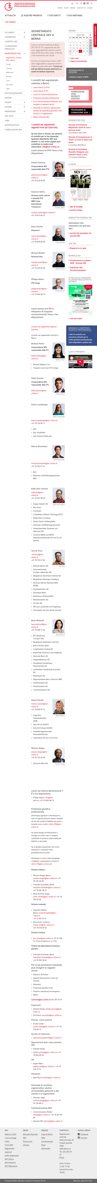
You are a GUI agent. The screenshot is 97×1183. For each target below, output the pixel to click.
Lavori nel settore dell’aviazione (45, 95)
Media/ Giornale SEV (41, 117)
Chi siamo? (10, 33)
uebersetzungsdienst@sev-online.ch (47, 1038)
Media (72, 8)
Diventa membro (95, 35)
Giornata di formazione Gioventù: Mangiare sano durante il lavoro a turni (79, 152)
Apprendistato (12, 125)
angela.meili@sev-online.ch (44, 1067)
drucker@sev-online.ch (51, 1078)
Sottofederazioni (13, 93)
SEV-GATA (9, 116)
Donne (8, 102)
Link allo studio (76, 319)
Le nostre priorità (31, 16)
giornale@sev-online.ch (53, 1121)
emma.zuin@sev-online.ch (43, 925)
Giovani (8, 107)
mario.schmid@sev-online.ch (44, 897)
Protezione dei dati (40, 1181)
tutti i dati (74, 58)
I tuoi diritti (54, 16)
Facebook (84, 1134)
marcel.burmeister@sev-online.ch (44, 464)
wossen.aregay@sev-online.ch (45, 878)
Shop (66, 8)
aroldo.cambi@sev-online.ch (44, 1027)
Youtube (84, 1138)
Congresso (10, 37)
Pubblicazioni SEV (13, 130)
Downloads (45, 1149)
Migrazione (10, 112)
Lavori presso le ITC (40, 91)
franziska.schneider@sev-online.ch (46, 957)
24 (70, 51)
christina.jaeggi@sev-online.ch (45, 1101)
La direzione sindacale (11, 47)
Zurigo (8, 64)
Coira (8, 81)
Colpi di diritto (46, 1134)
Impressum (29, 1181)
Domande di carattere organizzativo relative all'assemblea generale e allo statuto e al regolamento (47, 111)
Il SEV (7, 1142)
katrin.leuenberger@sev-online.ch (44, 421)
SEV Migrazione (11, 1166)
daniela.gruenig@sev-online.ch (45, 1052)
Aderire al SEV (10, 1134)
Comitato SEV (11, 42)
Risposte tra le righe (78, 248)
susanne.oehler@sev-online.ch (43, 213)
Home (59, 8)
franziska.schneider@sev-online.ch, (47, 888)
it (81, 4)
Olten (8, 89)
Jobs (7, 121)
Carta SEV (9, 1145)
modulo (44, 858)
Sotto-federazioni (12, 1156)
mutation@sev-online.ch (41, 1000)
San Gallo (9, 85)
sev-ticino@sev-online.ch (43, 938)
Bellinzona (9, 72)
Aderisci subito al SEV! (79, 77)
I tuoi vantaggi (74, 16)
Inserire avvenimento (78, 61)
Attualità (10, 16)
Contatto (81, 8)
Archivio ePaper (76, 210)
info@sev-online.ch (50, 147)
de (72, 4)
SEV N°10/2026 (76, 207)
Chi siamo (10, 22)
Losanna (9, 68)
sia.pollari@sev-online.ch (52, 1015)
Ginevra (9, 77)
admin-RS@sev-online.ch (41, 864)
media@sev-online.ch (41, 1115)
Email (61, 1158)
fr (77, 4)
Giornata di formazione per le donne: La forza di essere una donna (80, 139)
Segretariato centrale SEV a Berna (13, 59)
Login (89, 8)
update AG (84, 1181)
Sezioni (8, 98)
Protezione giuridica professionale (46, 98)
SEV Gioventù (10, 1163)
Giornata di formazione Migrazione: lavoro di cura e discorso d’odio (80, 127)
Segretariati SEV (13, 54)
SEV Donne (9, 1159)
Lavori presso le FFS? (41, 88)
